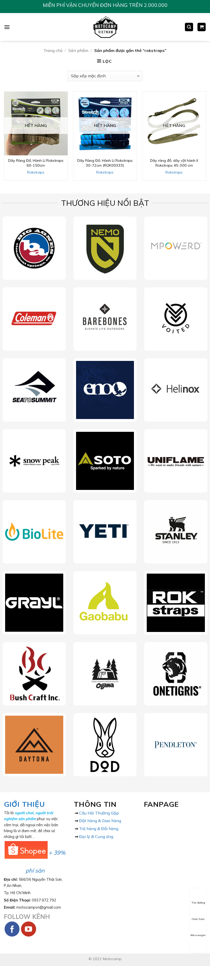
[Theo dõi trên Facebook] (12, 929)
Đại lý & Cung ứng (96, 836)
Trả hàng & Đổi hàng (98, 828)
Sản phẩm (78, 50)
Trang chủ (53, 50)
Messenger (198, 935)
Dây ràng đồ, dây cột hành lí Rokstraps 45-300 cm (174, 163)
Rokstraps (35, 172)
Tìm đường (198, 902)
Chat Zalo (198, 919)
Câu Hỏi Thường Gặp (99, 812)
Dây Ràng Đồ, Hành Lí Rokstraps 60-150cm (36, 163)
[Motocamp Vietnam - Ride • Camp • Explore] (105, 27)
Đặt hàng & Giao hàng (100, 820)
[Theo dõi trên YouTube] (28, 929)
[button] (7, 27)
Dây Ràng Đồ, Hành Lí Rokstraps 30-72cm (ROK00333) (105, 163)
